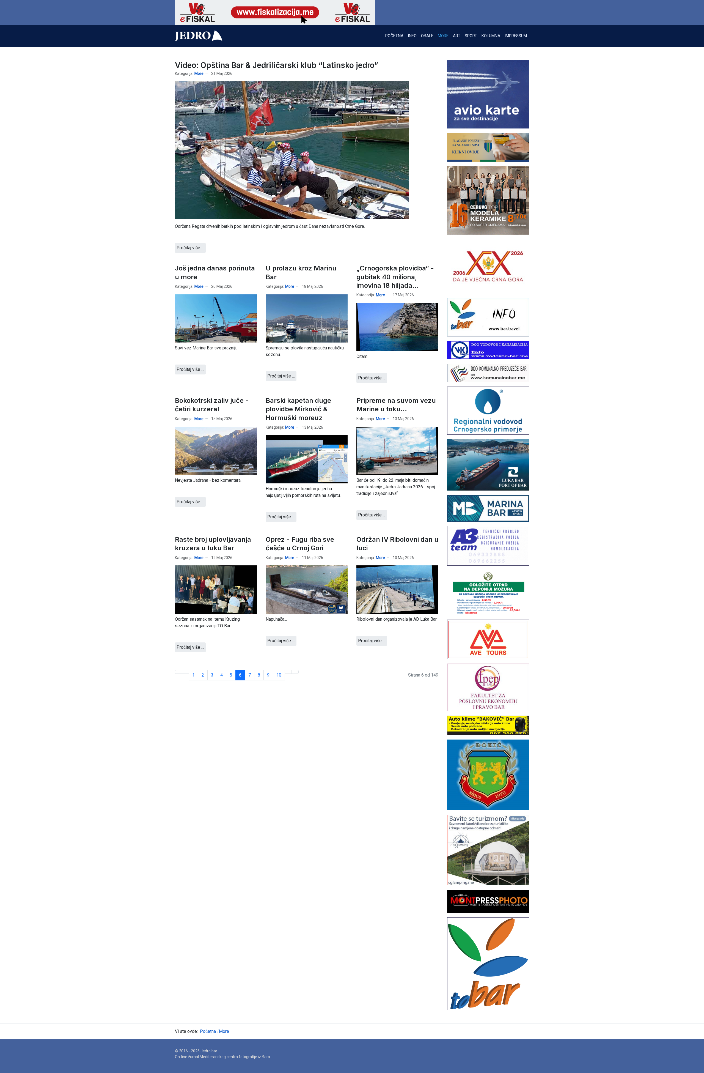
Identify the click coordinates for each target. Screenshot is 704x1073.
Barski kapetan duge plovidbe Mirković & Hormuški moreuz (298, 408)
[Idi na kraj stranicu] (295, 672)
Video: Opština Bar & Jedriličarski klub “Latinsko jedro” (276, 65)
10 (278, 675)
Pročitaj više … (190, 247)
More (199, 73)
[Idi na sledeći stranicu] (288, 672)
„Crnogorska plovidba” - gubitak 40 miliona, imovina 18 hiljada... (395, 276)
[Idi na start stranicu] (178, 672)
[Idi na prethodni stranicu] (185, 672)
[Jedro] (198, 35)
